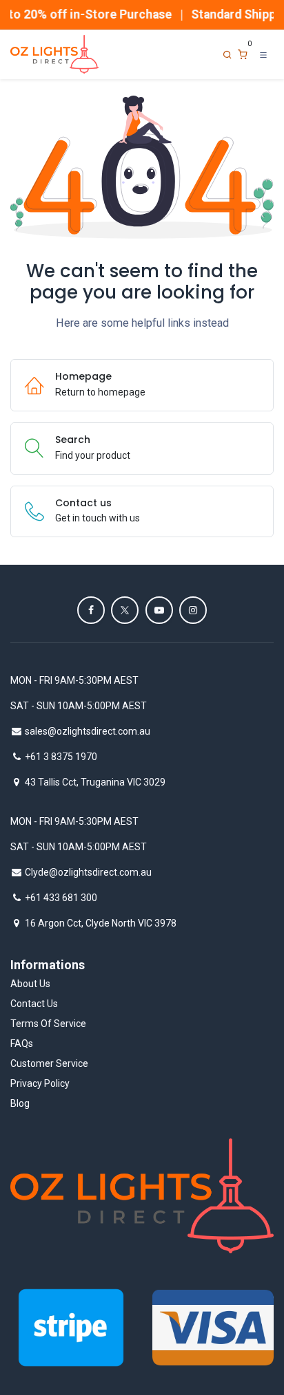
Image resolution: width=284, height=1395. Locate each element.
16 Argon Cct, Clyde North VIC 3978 (100, 923)
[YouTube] (159, 610)
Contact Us (34, 1003)
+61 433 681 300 (61, 897)
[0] (242, 54)
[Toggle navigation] (263, 54)
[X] (125, 610)
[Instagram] (193, 610)
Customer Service (49, 1063)
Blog (20, 1103)
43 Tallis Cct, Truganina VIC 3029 (95, 782)
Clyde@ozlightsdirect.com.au (88, 872)
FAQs (21, 1043)
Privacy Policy (40, 1083)
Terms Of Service (48, 1023)
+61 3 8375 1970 (61, 756)
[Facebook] (91, 610)
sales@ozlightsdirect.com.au (87, 731)
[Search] (227, 54)
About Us (30, 983)
